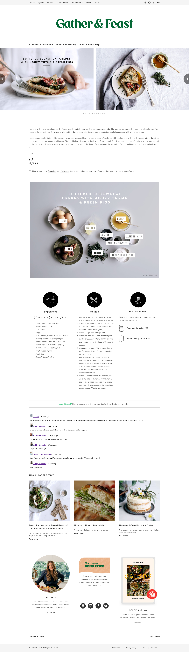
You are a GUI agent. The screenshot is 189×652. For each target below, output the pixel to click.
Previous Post (36, 637)
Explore (41, 2)
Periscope (64, 171)
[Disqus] (94, 440)
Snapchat (52, 171)
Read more (33, 539)
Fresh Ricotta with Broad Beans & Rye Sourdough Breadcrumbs (48, 527)
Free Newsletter (76, 2)
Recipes (49, 2)
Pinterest (145, 2)
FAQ (143, 648)
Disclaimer (116, 648)
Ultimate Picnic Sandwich (89, 525)
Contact (97, 2)
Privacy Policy (131, 648)
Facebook (153, 2)
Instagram (149, 2)
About (88, 2)
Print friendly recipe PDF (137, 328)
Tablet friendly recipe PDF (138, 338)
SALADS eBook (61, 2)
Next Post (155, 637)
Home (32, 2)
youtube (158, 2)
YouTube (106, 606)
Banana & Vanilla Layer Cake (136, 525)
